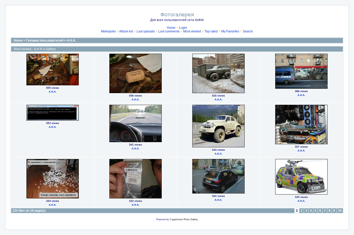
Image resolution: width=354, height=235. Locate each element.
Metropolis (108, 31)
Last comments (169, 31)
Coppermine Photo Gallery (184, 219)
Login (183, 28)
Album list (126, 31)
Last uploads (146, 31)
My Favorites (230, 31)
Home (171, 28)
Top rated (211, 31)
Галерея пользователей (44, 40)
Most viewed (192, 31)
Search (248, 31)
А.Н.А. (71, 40)
